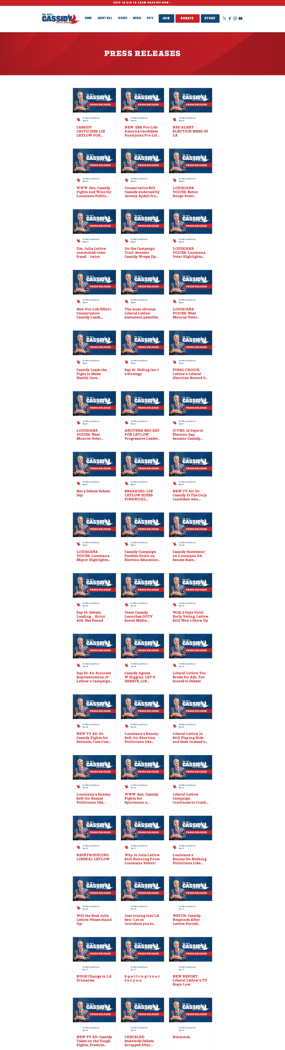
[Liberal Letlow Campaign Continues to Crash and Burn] (190, 767)
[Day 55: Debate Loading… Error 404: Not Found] (94, 585)
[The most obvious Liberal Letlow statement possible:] (142, 282)
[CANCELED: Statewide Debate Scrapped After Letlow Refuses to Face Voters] (142, 1010)
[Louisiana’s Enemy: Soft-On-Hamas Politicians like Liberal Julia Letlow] (94, 767)
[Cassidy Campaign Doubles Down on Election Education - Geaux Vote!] (142, 525)
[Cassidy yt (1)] (240, 18)
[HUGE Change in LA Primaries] (94, 949)
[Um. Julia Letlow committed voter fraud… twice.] (94, 221)
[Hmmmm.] (190, 1010)
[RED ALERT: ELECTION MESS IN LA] (190, 100)
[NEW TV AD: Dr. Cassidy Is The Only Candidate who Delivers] (190, 464)
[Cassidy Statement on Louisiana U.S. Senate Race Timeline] (190, 525)
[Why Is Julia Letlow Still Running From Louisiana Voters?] (142, 828)
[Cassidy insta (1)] (235, 18)
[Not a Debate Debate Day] (94, 464)
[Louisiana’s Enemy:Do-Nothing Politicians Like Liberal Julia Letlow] (190, 828)
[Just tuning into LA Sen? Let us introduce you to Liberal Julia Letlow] (142, 888)
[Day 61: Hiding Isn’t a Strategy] (142, 343)
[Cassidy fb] (230, 18)
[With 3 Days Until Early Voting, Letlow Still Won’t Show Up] (190, 585)
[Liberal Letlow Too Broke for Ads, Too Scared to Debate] (190, 646)
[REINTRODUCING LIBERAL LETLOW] (94, 828)
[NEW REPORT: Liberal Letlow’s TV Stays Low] (190, 949)
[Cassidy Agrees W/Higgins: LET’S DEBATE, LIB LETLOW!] (142, 646)
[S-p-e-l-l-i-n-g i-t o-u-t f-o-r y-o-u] (142, 949)
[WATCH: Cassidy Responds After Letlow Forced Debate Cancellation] (190, 888)
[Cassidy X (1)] (224, 18)
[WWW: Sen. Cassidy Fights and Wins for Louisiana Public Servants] (94, 161)
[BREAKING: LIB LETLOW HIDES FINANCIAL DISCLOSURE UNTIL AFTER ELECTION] (142, 464)
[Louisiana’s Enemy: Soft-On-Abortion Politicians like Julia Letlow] (142, 706)
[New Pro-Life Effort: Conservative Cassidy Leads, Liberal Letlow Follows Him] (94, 282)
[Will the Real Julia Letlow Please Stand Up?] (94, 888)
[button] (137, 18)
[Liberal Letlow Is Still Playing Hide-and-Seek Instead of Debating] (190, 706)
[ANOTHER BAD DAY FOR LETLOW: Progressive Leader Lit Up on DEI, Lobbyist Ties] (142, 403)
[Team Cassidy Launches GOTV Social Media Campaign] (142, 585)
